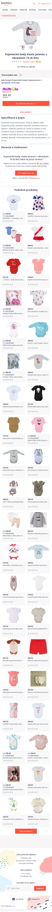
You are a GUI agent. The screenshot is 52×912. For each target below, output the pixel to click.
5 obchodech (9, 343)
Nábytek (23, 10)
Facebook (19, 899)
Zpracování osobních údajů (26, 861)
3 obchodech (9, 216)
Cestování (42, 10)
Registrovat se (46, 3)
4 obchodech (34, 755)
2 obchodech (9, 248)
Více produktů (26, 831)
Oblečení (14, 10)
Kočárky (32, 10)
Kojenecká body (9, 15)
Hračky (5, 10)
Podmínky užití (26, 858)
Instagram (36, 899)
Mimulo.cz (7, 91)
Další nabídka (25, 112)
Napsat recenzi (29, 61)
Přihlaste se (34, 178)
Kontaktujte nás (26, 876)
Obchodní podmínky (26, 863)
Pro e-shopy (26, 873)
